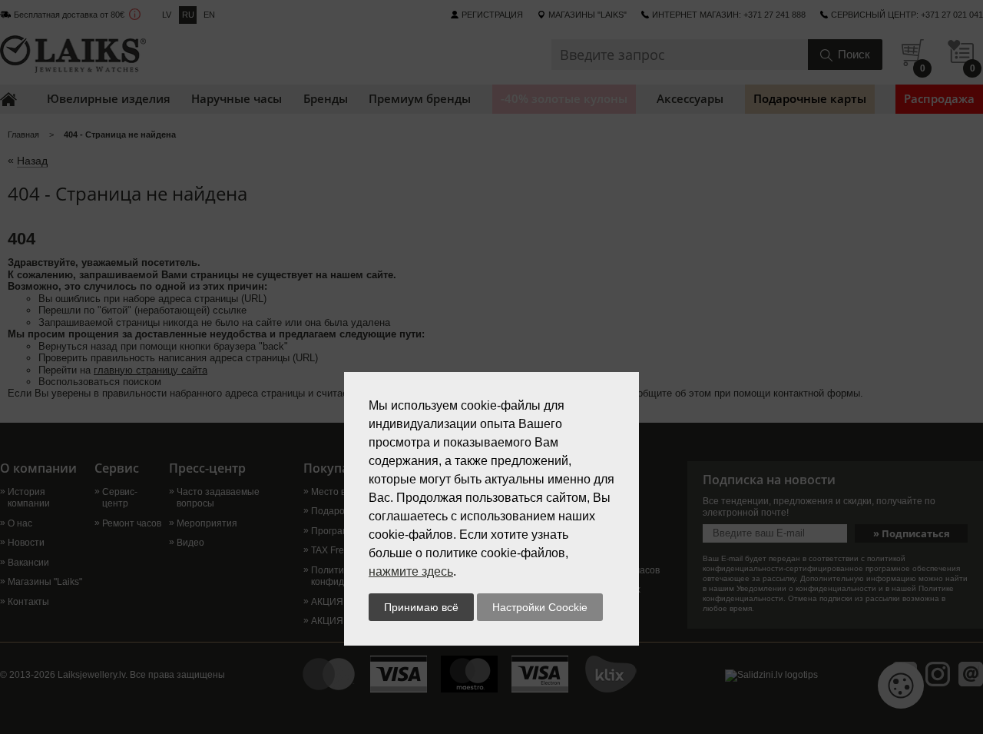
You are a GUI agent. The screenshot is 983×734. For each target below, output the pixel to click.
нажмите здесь (411, 571)
